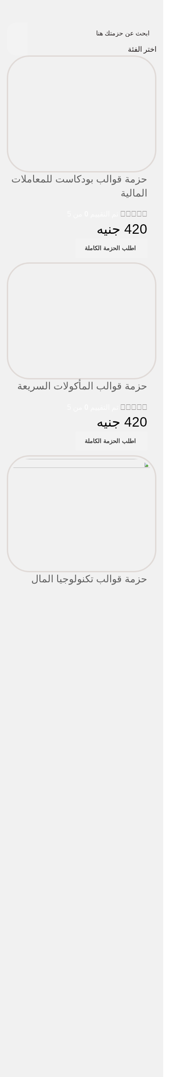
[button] (111, 248)
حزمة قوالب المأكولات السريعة (82, 386)
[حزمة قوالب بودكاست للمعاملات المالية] (81, 113)
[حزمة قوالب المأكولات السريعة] (81, 320)
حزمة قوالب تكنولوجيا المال (89, 579)
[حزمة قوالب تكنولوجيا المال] (81, 513)
